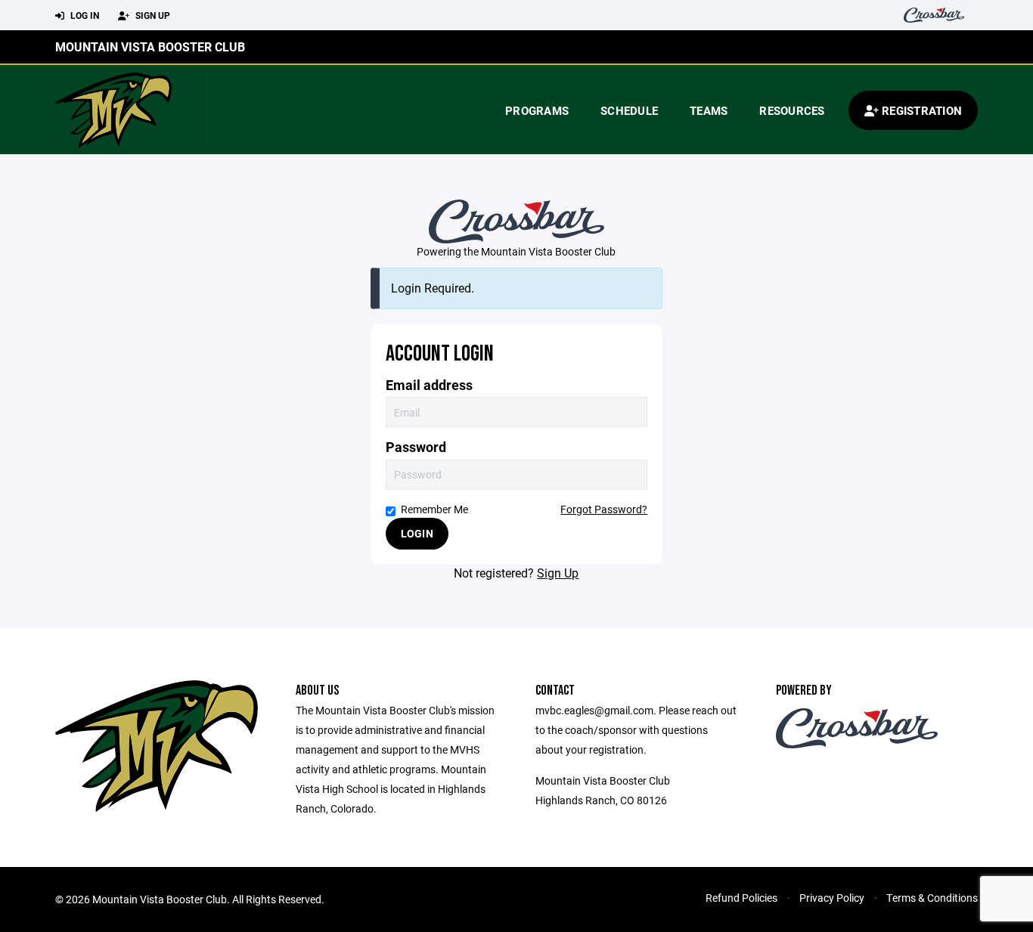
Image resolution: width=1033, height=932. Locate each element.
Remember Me (434, 509)
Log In (83, 15)
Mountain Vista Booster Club (150, 46)
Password (416, 447)
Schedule (629, 110)
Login (417, 533)
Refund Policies (741, 897)
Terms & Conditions (932, 897)
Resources (791, 110)
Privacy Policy (831, 897)
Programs (537, 110)
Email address (429, 385)
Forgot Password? (603, 509)
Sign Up (151, 15)
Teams (708, 110)
